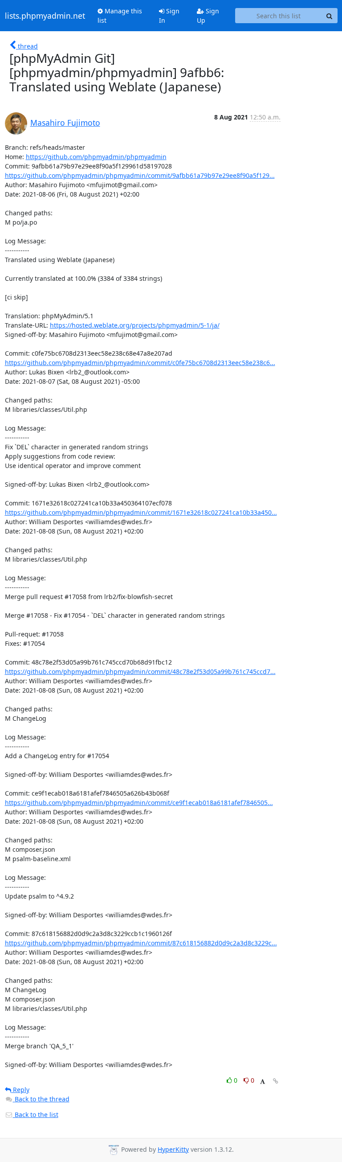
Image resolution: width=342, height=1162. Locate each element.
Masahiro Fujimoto (65, 122)
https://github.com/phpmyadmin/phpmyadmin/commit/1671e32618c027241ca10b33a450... (141, 512)
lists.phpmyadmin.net (45, 15)
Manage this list (120, 16)
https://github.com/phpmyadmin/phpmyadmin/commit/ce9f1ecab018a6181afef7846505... (139, 802)
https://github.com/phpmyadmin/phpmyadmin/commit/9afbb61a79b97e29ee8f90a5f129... (140, 175)
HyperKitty (173, 1149)
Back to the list (35, 1114)
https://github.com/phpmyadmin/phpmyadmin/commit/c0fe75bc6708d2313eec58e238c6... (140, 362)
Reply (20, 1089)
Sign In (169, 16)
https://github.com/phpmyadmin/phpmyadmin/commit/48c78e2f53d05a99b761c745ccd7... (140, 671)
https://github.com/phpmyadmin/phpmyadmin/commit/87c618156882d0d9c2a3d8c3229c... (141, 943)
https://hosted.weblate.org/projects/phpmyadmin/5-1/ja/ (135, 325)
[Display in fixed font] (262, 1082)
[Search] (330, 15)
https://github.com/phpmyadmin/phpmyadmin (96, 156)
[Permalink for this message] (276, 1081)
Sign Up (208, 16)
